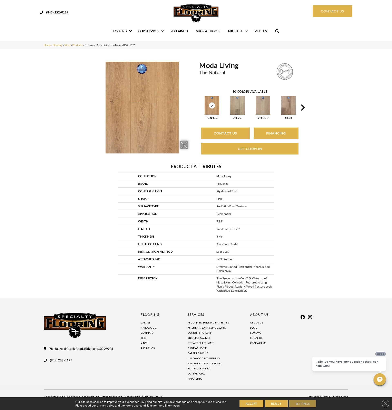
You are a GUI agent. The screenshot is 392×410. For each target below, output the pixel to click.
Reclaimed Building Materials (208, 322)
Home (47, 45)
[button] (130, 31)
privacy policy (105, 405)
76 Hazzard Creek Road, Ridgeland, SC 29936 (81, 348)
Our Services (148, 31)
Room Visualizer (199, 337)
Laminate (147, 332)
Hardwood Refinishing (204, 358)
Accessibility (132, 397)
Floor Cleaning (199, 368)
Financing (276, 133)
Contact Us (225, 133)
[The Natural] (212, 105)
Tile (143, 337)
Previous (197, 101)
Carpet (145, 322)
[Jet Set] (288, 105)
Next (303, 101)
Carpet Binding (198, 353)
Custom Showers (200, 332)
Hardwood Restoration (204, 363)
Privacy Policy (153, 397)
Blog (253, 327)
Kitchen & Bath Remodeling (207, 327)
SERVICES (196, 314)
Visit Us (261, 31)
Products (77, 45)
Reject (276, 403)
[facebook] (303, 317)
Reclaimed (179, 31)
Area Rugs (148, 348)
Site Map (313, 397)
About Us (235, 31)
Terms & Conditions (335, 397)
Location (256, 337)
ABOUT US (259, 314)
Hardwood (148, 327)
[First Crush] (263, 105)
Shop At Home (207, 31)
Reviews (255, 332)
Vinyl (67, 45)
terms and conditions (139, 405)
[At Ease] (237, 105)
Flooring (119, 31)
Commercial (196, 373)
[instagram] (310, 317)
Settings (302, 403)
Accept (251, 403)
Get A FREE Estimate (201, 342)
